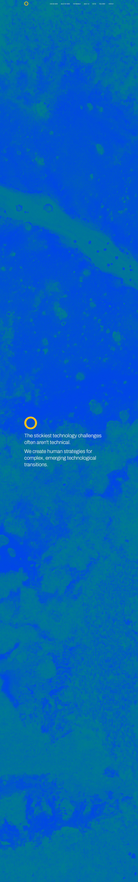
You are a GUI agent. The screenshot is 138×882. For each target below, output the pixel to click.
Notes (94, 4)
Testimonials (77, 4)
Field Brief (102, 4)
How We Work (54, 4)
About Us (86, 4)
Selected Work (65, 4)
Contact (111, 4)
